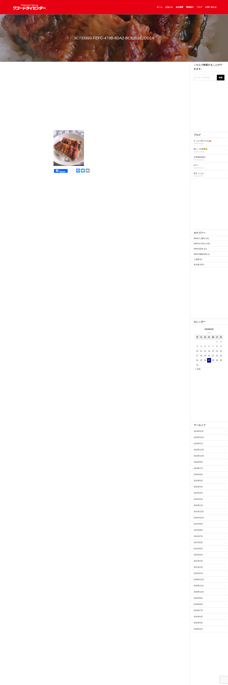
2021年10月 (199, 518)
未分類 (196, 265)
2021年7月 (198, 536)
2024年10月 (199, 437)
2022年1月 (198, 505)
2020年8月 (198, 604)
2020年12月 (199, 580)
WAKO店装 (198, 249)
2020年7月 (198, 610)
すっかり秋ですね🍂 (202, 141)
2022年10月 (199, 456)
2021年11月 (199, 512)
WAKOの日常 (199, 244)
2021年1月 (198, 573)
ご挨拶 (196, 259)
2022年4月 (198, 487)
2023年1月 (198, 444)
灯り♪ (196, 165)
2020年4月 (198, 629)
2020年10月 (199, 592)
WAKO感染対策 (200, 254)
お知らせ (169, 7)
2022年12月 (199, 450)
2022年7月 (198, 468)
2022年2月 (198, 499)
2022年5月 (198, 481)
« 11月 (198, 369)
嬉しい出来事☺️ (200, 149)
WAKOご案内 (199, 238)
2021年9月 (198, 524)
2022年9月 (198, 462)
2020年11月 (199, 586)
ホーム (159, 7)
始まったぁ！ (199, 173)
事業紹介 (190, 7)
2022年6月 (198, 474)
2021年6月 (198, 542)
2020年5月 (198, 623)
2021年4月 (198, 555)
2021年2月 (198, 567)
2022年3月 (198, 493)
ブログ (199, 7)
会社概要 (179, 7)
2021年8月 (198, 530)
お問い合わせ (211, 7)
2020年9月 (198, 598)
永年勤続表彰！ (200, 157)
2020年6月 (198, 617)
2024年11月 (199, 431)
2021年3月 (198, 561)
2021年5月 (198, 549)
